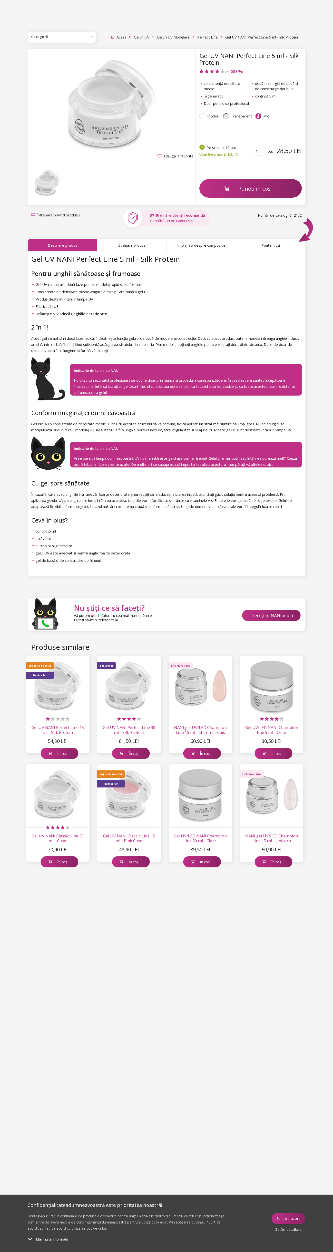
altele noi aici (261, 464)
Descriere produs (62, 245)
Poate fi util (271, 245)
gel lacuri (130, 386)
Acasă (121, 37)
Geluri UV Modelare (173, 37)
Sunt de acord (288, 1218)
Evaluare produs (132, 245)
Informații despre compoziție (201, 245)
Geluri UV (141, 37)
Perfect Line (207, 37)
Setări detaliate (288, 1229)
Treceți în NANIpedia (271, 615)
